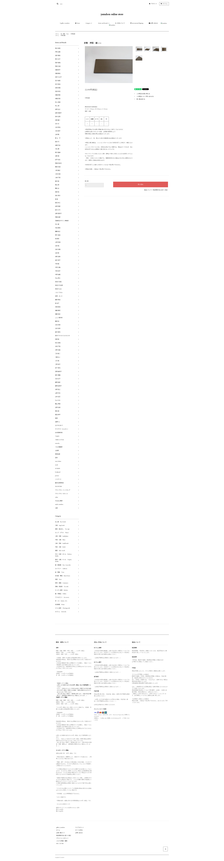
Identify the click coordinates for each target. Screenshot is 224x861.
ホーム (57, 34)
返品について (148, 190)
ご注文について (120, 23)
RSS (57, 843)
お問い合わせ (154, 23)
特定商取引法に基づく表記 (160, 190)
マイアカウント (79, 827)
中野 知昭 (63, 35)
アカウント (154, 3)
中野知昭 (73, 34)
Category (87, 23)
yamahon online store (112, 14)
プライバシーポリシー (62, 838)
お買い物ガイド (60, 833)
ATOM (61, 843)
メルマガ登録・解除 (61, 841)
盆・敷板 (65, 34)
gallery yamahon (65, 23)
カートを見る (79, 830)
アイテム (164, 4)
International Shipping (137, 23)
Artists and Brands (103, 23)
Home (78, 23)
